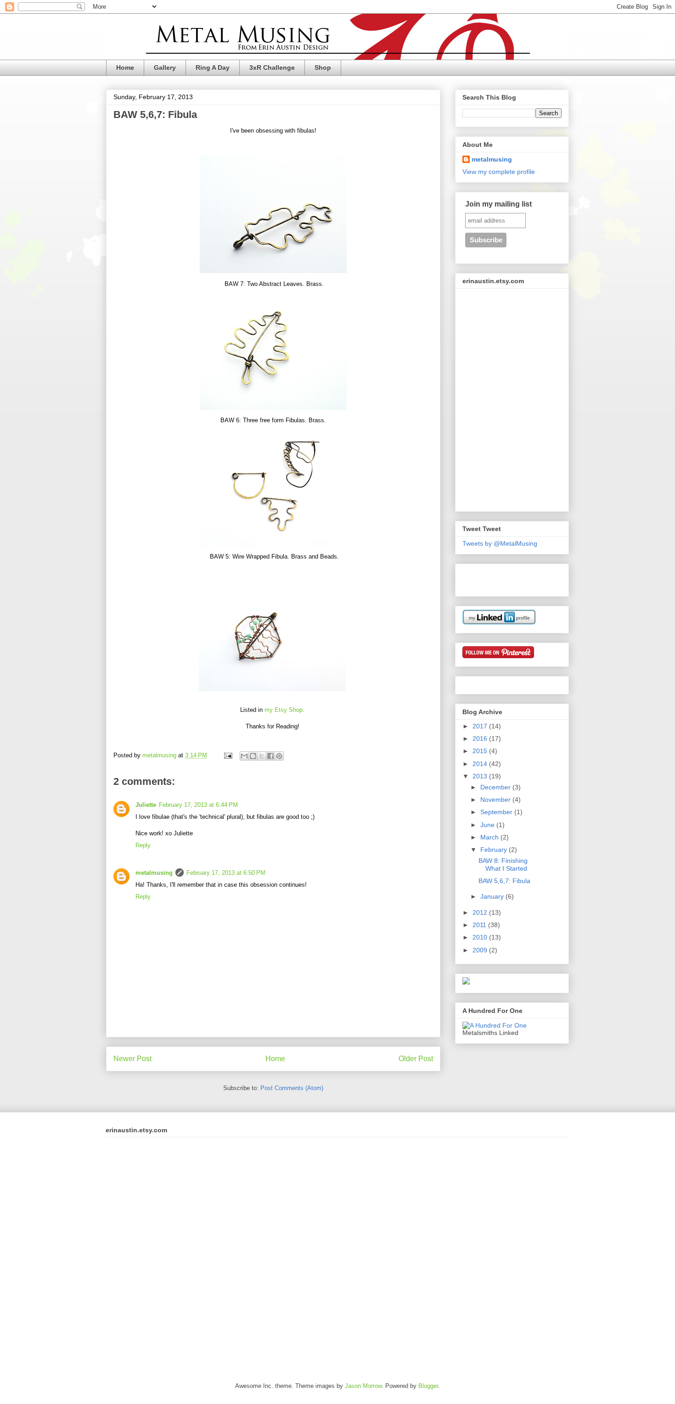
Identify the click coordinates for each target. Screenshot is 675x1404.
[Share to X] (261, 756)
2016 (480, 738)
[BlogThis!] (253, 756)
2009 (480, 950)
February (494, 849)
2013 (480, 776)
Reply (143, 845)
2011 (480, 925)
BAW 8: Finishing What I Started (503, 864)
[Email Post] (227, 755)
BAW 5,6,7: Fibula (504, 880)
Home (125, 67)
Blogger (428, 1385)
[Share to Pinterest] (279, 756)
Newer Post (132, 1059)
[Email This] (244, 756)
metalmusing (154, 872)
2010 (480, 937)
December (496, 787)
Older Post (416, 1059)
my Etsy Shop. (284, 709)
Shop (323, 67)
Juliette (145, 804)
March (490, 837)
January (493, 896)
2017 (480, 726)
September (497, 812)
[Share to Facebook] (270, 756)
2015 (480, 751)
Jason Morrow (363, 1385)
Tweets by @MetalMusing (499, 543)
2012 (480, 912)
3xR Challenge (272, 67)
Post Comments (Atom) (291, 1088)
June (488, 824)
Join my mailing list (498, 204)
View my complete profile (498, 171)
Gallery (165, 67)
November (496, 799)
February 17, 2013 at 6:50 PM (225, 872)
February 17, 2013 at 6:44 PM (198, 804)
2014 (480, 763)
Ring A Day (213, 67)
